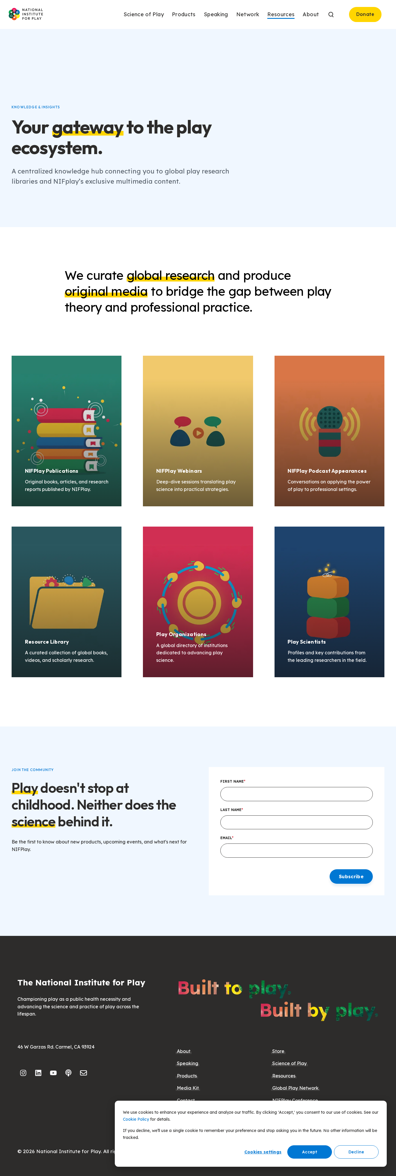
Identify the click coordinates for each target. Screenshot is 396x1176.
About (183, 1051)
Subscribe (351, 876)
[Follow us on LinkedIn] (38, 1073)
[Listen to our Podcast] (68, 1073)
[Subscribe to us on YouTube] (53, 1073)
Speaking (187, 1063)
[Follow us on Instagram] (23, 1073)
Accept (309, 1152)
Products (187, 1076)
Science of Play (289, 1063)
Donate (365, 14)
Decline (356, 1152)
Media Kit (188, 1088)
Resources (283, 1076)
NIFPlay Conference (295, 1100)
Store (278, 1051)
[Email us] (83, 1073)
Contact (186, 1100)
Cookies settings (262, 1152)
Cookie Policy (136, 1119)
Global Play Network (295, 1088)
